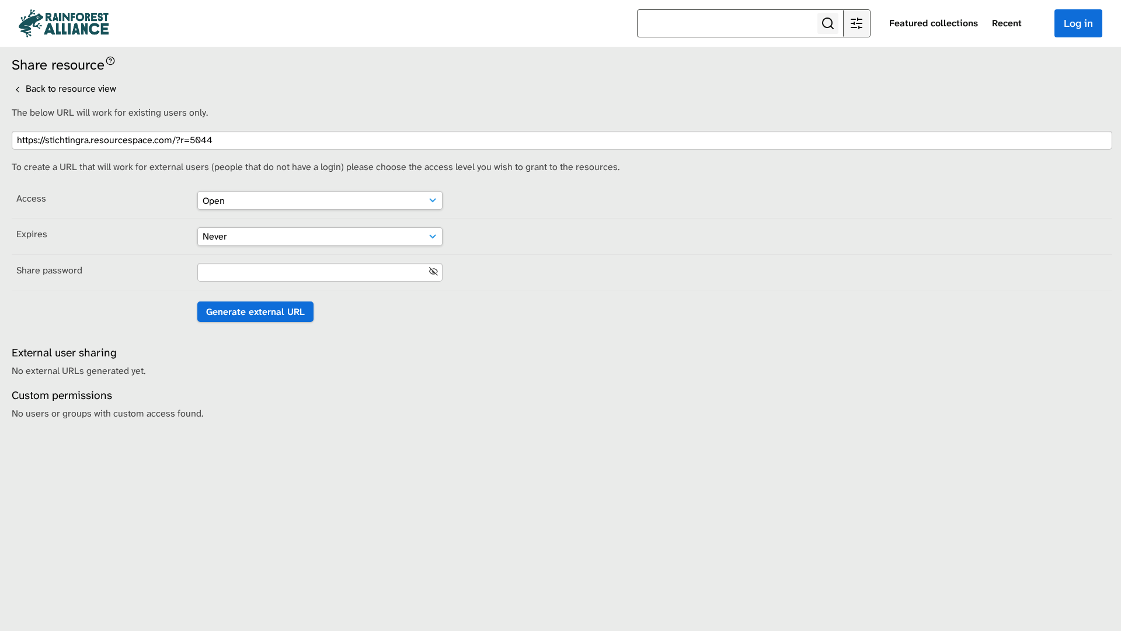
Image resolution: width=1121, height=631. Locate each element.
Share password (49, 270)
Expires (31, 234)
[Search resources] (827, 23)
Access (31, 198)
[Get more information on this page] (110, 60)
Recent (1007, 23)
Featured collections (933, 23)
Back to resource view (69, 88)
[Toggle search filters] (856, 23)
